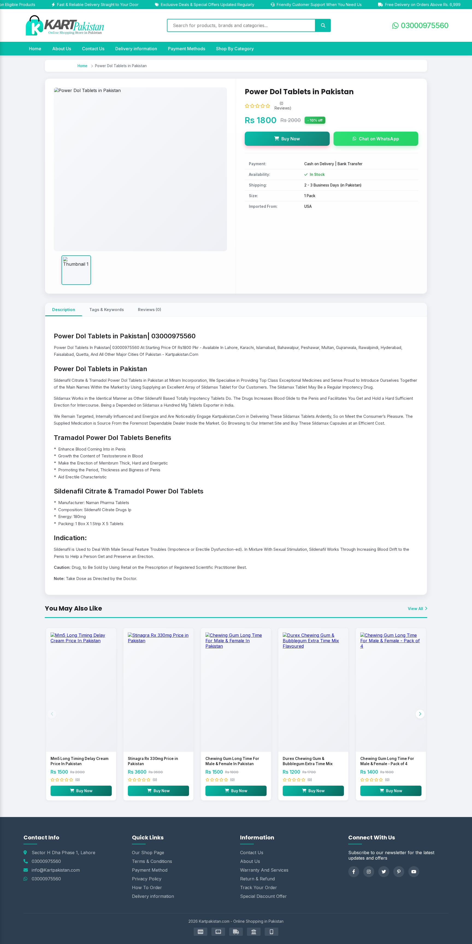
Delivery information (136, 48)
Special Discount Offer (263, 896)
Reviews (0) (149, 309)
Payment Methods (186, 48)
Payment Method (149, 870)
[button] (420, 714)
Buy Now (290, 138)
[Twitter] (383, 871)
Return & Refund (257, 878)
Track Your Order (258, 887)
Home (35, 48)
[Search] (323, 25)
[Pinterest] (398, 871)
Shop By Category (235, 48)
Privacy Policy (146, 878)
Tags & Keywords (106, 309)
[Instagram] (368, 871)
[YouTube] (413, 871)
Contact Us (93, 48)
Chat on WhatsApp (379, 138)
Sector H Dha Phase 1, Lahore (63, 852)
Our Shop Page (148, 852)
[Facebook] (353, 871)
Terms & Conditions (152, 861)
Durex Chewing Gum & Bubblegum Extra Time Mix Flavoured (308, 763)
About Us (61, 48)
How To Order (147, 887)
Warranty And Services (264, 870)
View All (415, 608)
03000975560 (46, 861)
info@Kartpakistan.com (56, 870)
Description (63, 309)
